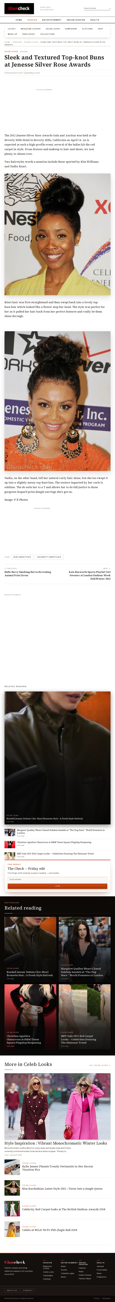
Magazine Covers (31, 29)
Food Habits (102, 1270)
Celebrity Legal (67, 1273)
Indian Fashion (76, 20)
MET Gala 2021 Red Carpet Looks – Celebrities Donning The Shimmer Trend (78, 1039)
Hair (100, 29)
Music (63, 1277)
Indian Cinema (85, 1275)
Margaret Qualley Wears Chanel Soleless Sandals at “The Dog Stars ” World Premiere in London (82, 972)
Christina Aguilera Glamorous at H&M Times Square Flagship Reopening (24, 1039)
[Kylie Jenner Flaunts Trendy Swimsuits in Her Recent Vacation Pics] (12, 1167)
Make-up (12, 34)
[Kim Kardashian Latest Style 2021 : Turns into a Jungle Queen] (12, 1188)
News (63, 1266)
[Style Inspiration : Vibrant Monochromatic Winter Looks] (57, 1106)
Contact (28, 1290)
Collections (47, 34)
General (100, 1266)
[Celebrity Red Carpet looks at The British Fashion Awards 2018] (12, 1208)
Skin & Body (28, 34)
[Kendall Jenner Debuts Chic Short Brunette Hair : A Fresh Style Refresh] (30, 949)
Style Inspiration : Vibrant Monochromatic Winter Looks (55, 1143)
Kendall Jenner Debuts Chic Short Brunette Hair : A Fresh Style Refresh (30, 973)
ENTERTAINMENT (52, 20)
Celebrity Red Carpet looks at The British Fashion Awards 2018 (63, 1209)
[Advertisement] (57, 109)
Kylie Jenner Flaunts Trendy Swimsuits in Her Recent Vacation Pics (57, 1168)
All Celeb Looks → (100, 1065)
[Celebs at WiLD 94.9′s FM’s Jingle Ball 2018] (12, 1229)
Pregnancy (101, 1277)
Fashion (32, 20)
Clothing (87, 29)
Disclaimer (106, 1298)
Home (19, 20)
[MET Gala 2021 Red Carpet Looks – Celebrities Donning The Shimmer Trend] (85, 1016)
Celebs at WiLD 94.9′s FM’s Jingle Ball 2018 (49, 1230)
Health (94, 20)
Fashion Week (85, 1279)
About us (12, 1290)
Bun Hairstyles (22, 557)
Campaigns (71, 29)
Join (57, 886)
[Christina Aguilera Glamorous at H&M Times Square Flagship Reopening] (30, 1016)
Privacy (96, 1298)
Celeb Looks (53, 29)
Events (64, 1270)
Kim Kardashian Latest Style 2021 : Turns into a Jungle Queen (62, 1188)
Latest (12, 29)
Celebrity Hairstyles (49, 557)
